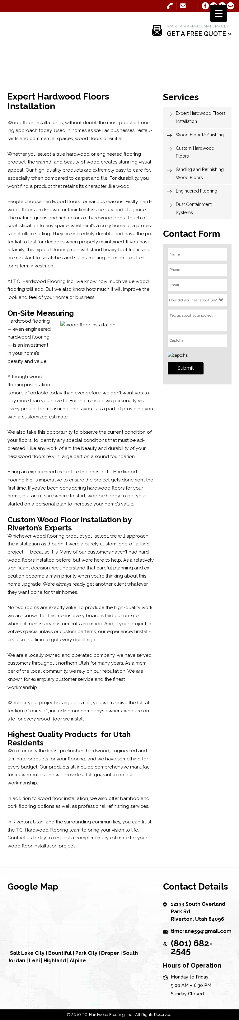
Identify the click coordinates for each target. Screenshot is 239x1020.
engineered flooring (119, 154)
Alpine (78, 961)
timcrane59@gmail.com (183, 5)
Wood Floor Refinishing (200, 134)
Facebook (205, 6)
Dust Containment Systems (194, 208)
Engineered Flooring (196, 190)
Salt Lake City (27, 953)
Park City (86, 953)
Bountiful (60, 953)
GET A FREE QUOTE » (199, 33)
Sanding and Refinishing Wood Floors (200, 173)
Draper (110, 953)
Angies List (230, 6)
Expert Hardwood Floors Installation (201, 117)
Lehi (34, 961)
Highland (55, 961)
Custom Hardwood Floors (195, 152)
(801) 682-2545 (170, 6)
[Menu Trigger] (218, 13)
